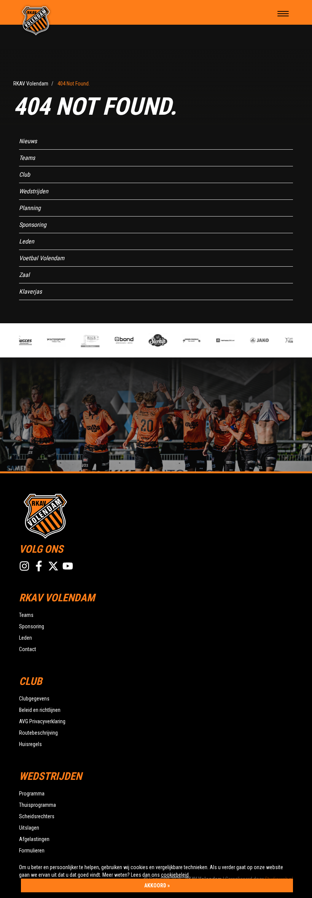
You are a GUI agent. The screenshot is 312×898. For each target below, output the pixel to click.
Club (24, 174)
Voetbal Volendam (41, 258)
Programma (32, 793)
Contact (27, 649)
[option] (51, 340)
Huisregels (30, 744)
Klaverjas (30, 291)
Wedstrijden (33, 191)
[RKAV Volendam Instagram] (24, 566)
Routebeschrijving (38, 733)
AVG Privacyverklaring (42, 721)
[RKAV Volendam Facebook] (38, 566)
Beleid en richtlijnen (39, 710)
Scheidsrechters (36, 816)
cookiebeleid (175, 875)
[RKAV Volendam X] (53, 566)
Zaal (24, 274)
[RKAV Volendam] (36, 20)
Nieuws (28, 141)
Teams (27, 157)
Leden (26, 241)
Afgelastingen (34, 839)
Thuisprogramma (37, 805)
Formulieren (32, 850)
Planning (30, 208)
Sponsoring (32, 224)
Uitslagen (29, 828)
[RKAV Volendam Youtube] (67, 566)
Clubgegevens (34, 699)
